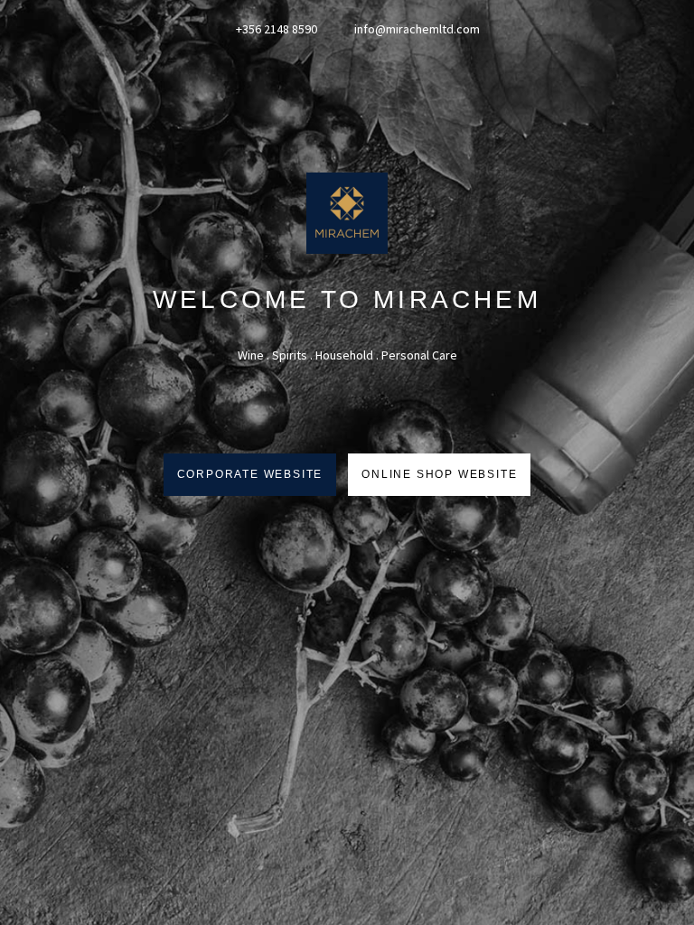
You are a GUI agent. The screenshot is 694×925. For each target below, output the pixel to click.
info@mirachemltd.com (417, 29)
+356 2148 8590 (275, 29)
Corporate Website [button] (250, 474)
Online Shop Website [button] (439, 474)
